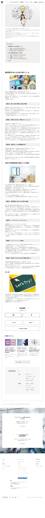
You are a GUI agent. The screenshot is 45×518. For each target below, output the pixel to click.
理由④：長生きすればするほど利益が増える (18, 70)
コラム (31, 2)
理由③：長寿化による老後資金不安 (17, 62)
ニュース (27, 2)
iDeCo (27, 397)
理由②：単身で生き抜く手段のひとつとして (18, 61)
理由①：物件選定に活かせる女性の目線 (18, 66)
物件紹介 (22, 2)
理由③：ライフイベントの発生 (16, 69)
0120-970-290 (17, 495)
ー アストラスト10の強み (22, 482)
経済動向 (31, 392)
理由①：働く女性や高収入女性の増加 (17, 60)
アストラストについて (14, 2)
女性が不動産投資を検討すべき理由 (15, 64)
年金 (11, 13)
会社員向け (7, 13)
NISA (30, 397)
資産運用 (19, 395)
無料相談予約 (38, 471)
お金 (25, 13)
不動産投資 (21, 13)
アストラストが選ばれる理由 (22, 480)
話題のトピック (28, 390)
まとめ (9, 72)
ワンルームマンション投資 (30, 399)
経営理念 (19, 475)
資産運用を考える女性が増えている (15, 58)
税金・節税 (29, 13)
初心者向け (27, 395)
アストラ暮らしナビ (29, 388)
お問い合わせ (41, 2)
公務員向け (16, 13)
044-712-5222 (14, 500)
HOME (3, 471)
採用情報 (35, 2)
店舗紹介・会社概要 (21, 473)
